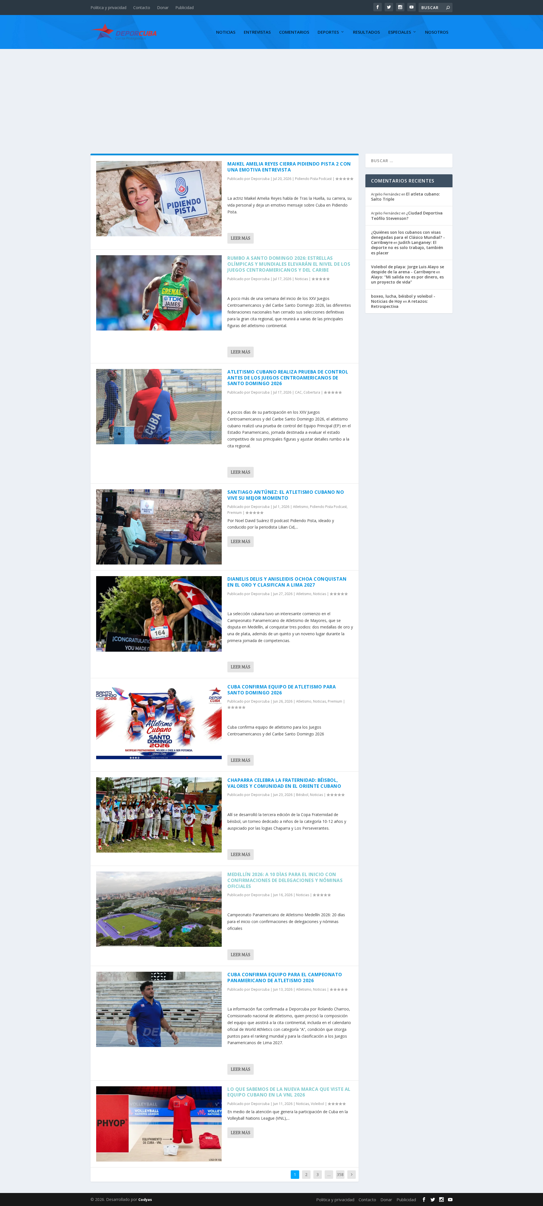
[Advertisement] (271, 91)
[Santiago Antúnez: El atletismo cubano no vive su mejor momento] (159, 527)
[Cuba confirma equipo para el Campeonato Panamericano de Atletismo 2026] (159, 1009)
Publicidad (184, 7)
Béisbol (302, 794)
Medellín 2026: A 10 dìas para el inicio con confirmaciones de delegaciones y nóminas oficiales (284, 880)
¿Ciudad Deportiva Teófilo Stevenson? (407, 215)
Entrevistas (257, 32)
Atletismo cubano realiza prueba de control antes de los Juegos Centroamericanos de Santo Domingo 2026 (287, 378)
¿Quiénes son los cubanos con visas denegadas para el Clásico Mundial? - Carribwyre (408, 237)
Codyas (145, 1199)
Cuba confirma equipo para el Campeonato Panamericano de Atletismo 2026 (284, 977)
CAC (298, 392)
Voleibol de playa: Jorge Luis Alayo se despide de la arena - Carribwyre (407, 269)
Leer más (240, 238)
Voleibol (317, 1103)
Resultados (366, 32)
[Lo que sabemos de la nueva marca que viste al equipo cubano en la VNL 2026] (159, 1124)
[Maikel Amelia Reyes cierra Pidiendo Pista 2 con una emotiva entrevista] (159, 198)
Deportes (328, 32)
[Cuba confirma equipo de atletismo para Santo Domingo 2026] (159, 721)
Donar (163, 7)
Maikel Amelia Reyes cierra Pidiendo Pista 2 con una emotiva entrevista (289, 167)
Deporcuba (260, 178)
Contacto (141, 7)
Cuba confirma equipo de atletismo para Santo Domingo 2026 (281, 690)
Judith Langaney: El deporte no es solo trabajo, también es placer (407, 247)
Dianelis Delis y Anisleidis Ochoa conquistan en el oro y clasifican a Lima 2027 (286, 582)
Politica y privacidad (108, 7)
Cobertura (311, 392)
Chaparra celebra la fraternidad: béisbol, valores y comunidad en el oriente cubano (284, 783)
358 (340, 1174)
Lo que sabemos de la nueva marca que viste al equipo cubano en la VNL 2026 (289, 1092)
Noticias (225, 32)
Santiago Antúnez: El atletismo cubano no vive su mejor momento (285, 495)
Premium (234, 512)
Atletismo (300, 506)
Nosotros (436, 32)
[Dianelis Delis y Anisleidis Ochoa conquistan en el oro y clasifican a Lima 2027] (159, 613)
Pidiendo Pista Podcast (313, 178)
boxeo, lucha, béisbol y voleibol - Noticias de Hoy (403, 298)
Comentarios (294, 32)
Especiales (399, 32)
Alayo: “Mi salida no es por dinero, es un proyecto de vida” (407, 279)
